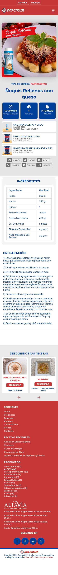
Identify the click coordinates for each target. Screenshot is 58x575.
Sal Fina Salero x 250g (28, 124)
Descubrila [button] (15, 385)
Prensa (7, 428)
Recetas (8, 421)
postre (19, 390)
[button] (14, 160)
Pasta (34, 84)
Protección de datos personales (38, 557)
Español (22, 2)
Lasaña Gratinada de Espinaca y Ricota (24, 455)
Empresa (8, 418)
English (35, 2)
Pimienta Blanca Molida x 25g (33, 148)
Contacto (9, 431)
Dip (42, 388)
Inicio (7, 411)
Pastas (42, 84)
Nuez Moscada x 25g (26, 136)
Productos (9, 415)
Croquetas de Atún (14, 452)
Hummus (43, 379)
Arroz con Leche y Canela (15, 379)
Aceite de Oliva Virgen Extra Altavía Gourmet (27, 511)
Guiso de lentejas (13, 448)
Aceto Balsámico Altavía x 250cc (21, 528)
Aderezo (35, 388)
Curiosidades (11, 424)
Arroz (11, 390)
